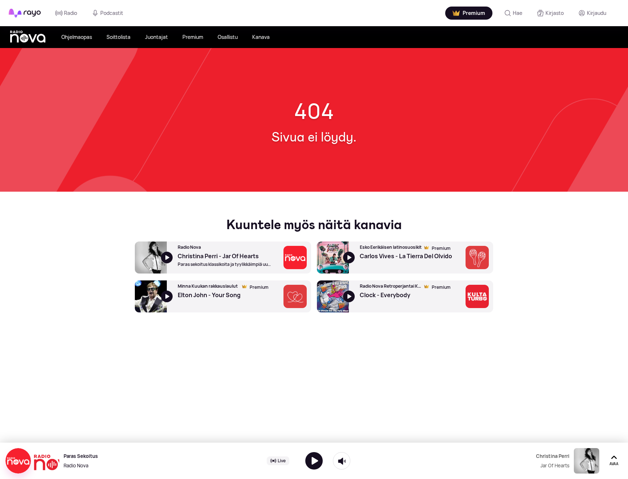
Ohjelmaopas (76, 36)
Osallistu (228, 36)
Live (282, 461)
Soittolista (118, 36)
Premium (192, 36)
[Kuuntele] (314, 461)
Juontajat (156, 36)
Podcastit (111, 12)
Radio (70, 12)
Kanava (261, 36)
